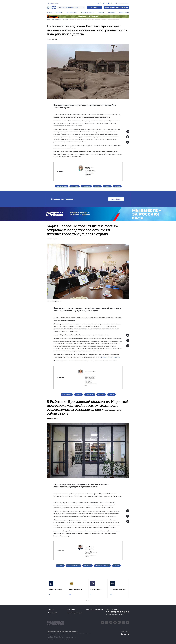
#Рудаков (116, 565)
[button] (86, 600)
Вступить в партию (124, 12)
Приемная (101, 12)
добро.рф (117, 357)
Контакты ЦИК (52, 613)
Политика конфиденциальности (55, 636)
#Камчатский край (62, 186)
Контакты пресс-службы (75, 613)
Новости (65, 19)
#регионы (117, 186)
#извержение (86, 186)
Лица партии (59, 12)
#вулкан (97, 186)
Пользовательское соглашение (55, 635)
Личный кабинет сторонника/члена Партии (116, 7)
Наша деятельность (72, 12)
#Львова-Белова (66, 394)
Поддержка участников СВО (88, 16)
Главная (48, 19)
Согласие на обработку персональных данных (58, 639)
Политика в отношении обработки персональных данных (61, 637)
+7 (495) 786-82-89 (117, 611)
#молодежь (101, 394)
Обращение (94, 7)
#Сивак (107, 186)
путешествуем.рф (106, 357)
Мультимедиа (111, 12)
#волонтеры (74, 186)
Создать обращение (116, 199)
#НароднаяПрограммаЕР (102, 565)
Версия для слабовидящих (122, 3)
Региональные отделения (87, 12)
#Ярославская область (73, 565)
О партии (49, 12)
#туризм (111, 394)
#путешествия (90, 394)
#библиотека (87, 565)
